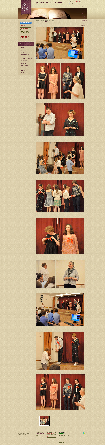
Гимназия (84, 9)
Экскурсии (22, 72)
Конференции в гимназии (25, 56)
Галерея (83, 18)
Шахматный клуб (24, 60)
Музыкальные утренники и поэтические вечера (25, 55)
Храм (83, 14)
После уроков (23, 68)
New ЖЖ (71, 3)
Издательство (41, 20)
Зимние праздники (24, 63)
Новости (83, 11)
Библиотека (84, 20)
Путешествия (23, 70)
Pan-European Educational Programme (26, 58)
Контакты (84, 25)
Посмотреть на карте (21, 435)
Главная (37, 20)
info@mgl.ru (38, 435)
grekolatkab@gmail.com (51, 434)
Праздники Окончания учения (25, 65)
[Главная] (26, 7)
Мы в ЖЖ (71, 1)
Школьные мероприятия (25, 50)
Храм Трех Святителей (24, 49)
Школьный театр (23, 52)
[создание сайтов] (83, 433)
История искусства (24, 67)
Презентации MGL (23, 47)
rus (77, 1)
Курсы (83, 16)
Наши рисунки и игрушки (25, 62)
